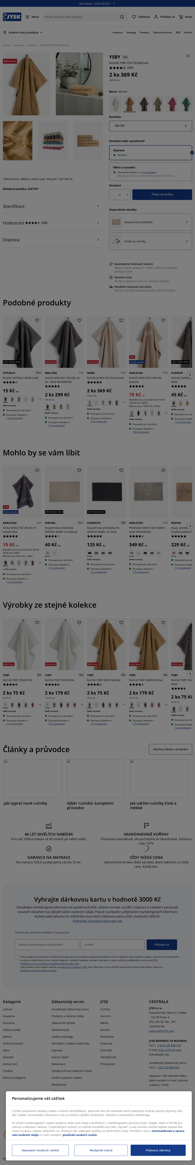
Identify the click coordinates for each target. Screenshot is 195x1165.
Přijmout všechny (158, 1150)
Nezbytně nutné (101, 1150)
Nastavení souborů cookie (40, 1150)
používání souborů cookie (80, 1135)
